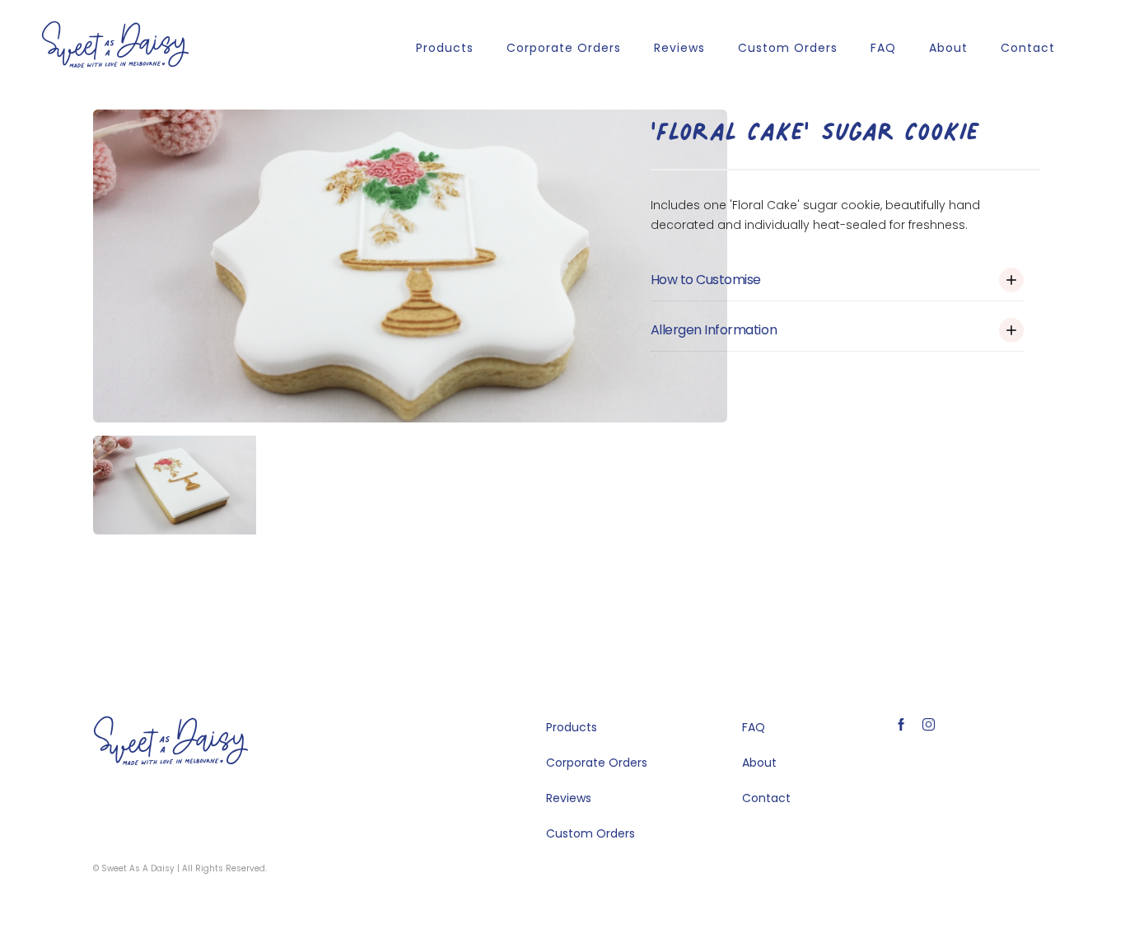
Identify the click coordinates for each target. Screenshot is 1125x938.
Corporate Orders (563, 48)
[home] (115, 44)
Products (445, 48)
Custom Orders (788, 48)
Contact (1028, 48)
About (948, 48)
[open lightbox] (410, 266)
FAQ (883, 48)
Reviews (679, 48)
